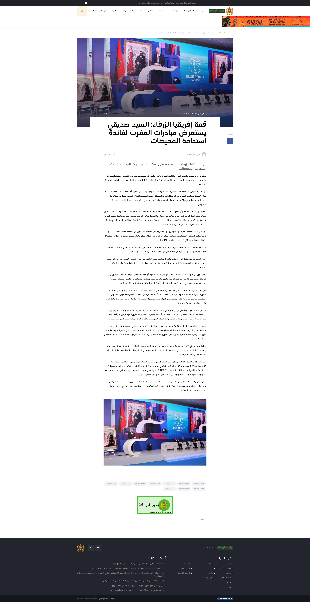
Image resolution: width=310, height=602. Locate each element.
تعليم (150, 11)
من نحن (187, 563)
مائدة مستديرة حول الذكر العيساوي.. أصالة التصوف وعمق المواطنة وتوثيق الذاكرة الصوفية (128, 568)
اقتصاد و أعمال (188, 11)
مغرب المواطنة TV (99, 11)
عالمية (114, 11)
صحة (141, 11)
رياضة (124, 11)
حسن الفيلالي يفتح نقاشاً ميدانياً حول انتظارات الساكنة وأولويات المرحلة (136, 590)
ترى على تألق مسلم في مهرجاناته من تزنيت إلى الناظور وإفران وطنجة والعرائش (133, 581)
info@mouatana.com (90, 598)
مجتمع (175, 11)
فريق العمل (185, 568)
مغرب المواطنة (228, 33)
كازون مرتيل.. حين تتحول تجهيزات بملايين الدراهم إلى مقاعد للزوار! (138, 585)
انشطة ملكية (163, 11)
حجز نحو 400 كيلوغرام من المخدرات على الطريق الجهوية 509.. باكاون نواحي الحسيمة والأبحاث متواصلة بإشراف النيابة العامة (120, 575)
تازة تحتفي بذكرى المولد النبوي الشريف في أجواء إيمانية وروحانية (138, 563)
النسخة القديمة (184, 573)
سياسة (202, 11)
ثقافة (133, 11)
